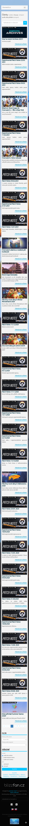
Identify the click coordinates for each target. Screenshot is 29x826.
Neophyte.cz (6, 776)
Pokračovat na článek (21, 44)
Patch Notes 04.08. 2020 (10, 691)
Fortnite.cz (5, 774)
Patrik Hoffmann (14, 792)
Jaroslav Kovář (13, 791)
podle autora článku (8, 759)
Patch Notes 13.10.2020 (10, 461)
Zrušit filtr (14, 773)
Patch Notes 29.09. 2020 (10, 509)
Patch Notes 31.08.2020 (10, 599)
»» (24, 726)
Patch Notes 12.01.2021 (10, 227)
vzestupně (6, 764)
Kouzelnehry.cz (22, 776)
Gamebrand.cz (13, 776)
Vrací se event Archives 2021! (12, 39)
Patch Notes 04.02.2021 (10, 181)
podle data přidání (8, 755)
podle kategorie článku (9, 757)
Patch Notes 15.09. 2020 (10, 553)
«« (4, 726)
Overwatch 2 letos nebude (11, 158)
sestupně (6, 766)
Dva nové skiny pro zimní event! (13, 346)
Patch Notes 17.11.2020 (10, 392)
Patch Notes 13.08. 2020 (10, 645)
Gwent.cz (23, 774)
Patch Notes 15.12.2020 (10, 325)
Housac (5, 27)
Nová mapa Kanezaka (9, 275)
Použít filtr (14, 769)
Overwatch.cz (6, 7)
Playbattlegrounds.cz (14, 774)
